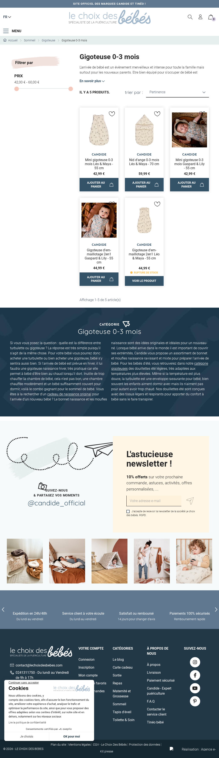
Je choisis (26, 736)
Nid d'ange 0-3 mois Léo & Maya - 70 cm (144, 162)
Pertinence (157, 92)
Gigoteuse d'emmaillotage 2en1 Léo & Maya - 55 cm (144, 254)
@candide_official (56, 503)
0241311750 (25, 673)
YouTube (195, 688)
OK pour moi (71, 736)
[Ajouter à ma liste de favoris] (112, 114)
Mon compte (88, 675)
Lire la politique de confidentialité (27, 722)
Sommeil (119, 704)
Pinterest (195, 701)
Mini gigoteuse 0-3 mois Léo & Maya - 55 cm (99, 164)
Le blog (118, 660)
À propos (153, 665)
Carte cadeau (123, 667)
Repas (117, 683)
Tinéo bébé (155, 722)
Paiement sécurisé (161, 680)
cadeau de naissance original (69, 394)
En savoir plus (90, 81)
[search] (190, 17)
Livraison (154, 673)
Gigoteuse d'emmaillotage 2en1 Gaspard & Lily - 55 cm (99, 256)
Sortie (117, 675)
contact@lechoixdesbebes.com (39, 665)
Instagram (195, 662)
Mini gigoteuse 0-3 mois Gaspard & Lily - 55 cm (189, 164)
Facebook (195, 675)
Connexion (86, 660)
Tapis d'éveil (122, 712)
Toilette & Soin (124, 720)
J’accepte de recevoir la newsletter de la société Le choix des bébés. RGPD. (160, 513)
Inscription (86, 667)
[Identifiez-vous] (200, 17)
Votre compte (91, 648)
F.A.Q (151, 701)
